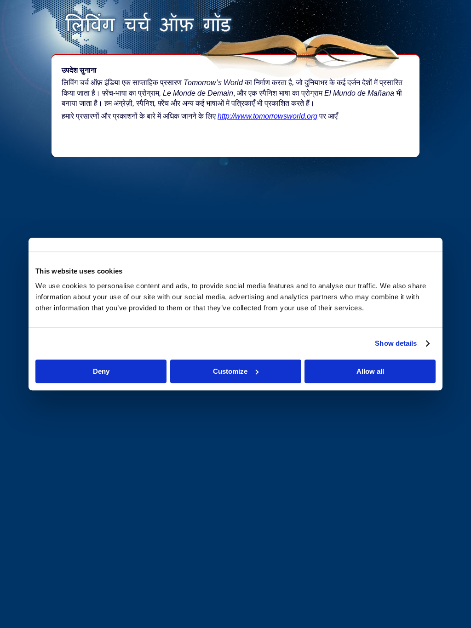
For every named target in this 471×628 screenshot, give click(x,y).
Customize (230, 371)
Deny (101, 371)
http (224, 116)
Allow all (370, 371)
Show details (396, 343)
